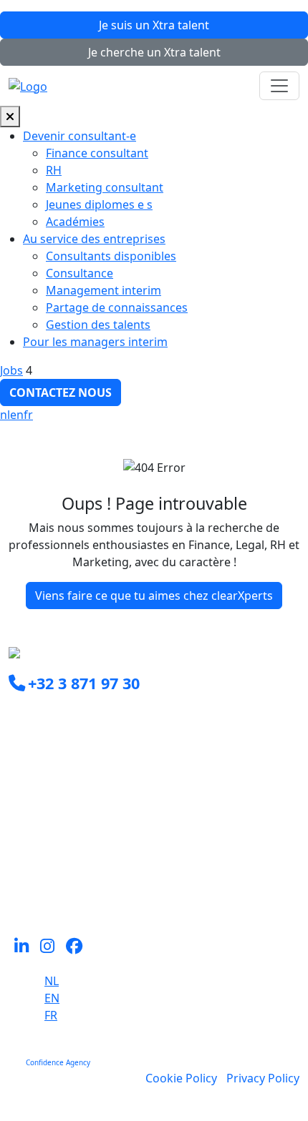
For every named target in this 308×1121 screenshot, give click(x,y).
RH (54, 170)
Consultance (79, 273)
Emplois (30, 871)
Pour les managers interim (95, 342)
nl (5, 415)
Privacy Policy (262, 1078)
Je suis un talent (154, 25)
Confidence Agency (58, 1062)
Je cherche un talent (154, 52)
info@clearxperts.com (88, 715)
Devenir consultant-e (79, 136)
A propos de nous (57, 888)
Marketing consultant (104, 187)
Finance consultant (97, 153)
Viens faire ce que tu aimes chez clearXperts (154, 595)
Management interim (103, 290)
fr (28, 415)
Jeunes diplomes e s (99, 204)
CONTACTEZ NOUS (60, 392)
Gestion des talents (98, 324)
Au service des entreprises (94, 239)
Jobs (11, 370)
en (17, 415)
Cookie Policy (181, 1078)
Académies (75, 221)
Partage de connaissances (117, 307)
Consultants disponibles (111, 256)
